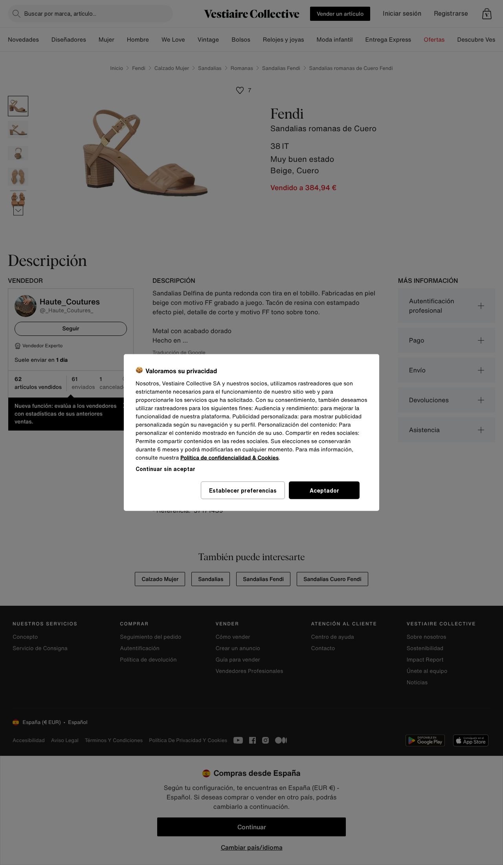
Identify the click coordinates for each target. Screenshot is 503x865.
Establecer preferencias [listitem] (243, 490)
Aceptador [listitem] (324, 490)
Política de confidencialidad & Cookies (229, 458)
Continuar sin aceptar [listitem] (165, 469)
